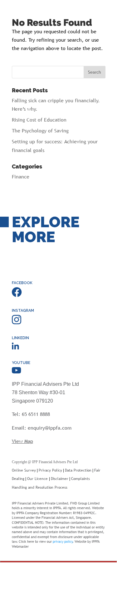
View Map (22, 441)
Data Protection (78, 470)
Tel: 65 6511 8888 (31, 414)
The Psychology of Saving (40, 130)
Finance (20, 176)
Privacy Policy (50, 470)
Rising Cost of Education (39, 119)
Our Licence (38, 479)
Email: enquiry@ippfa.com (41, 427)
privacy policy (63, 541)
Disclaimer (59, 479)
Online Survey (24, 470)
